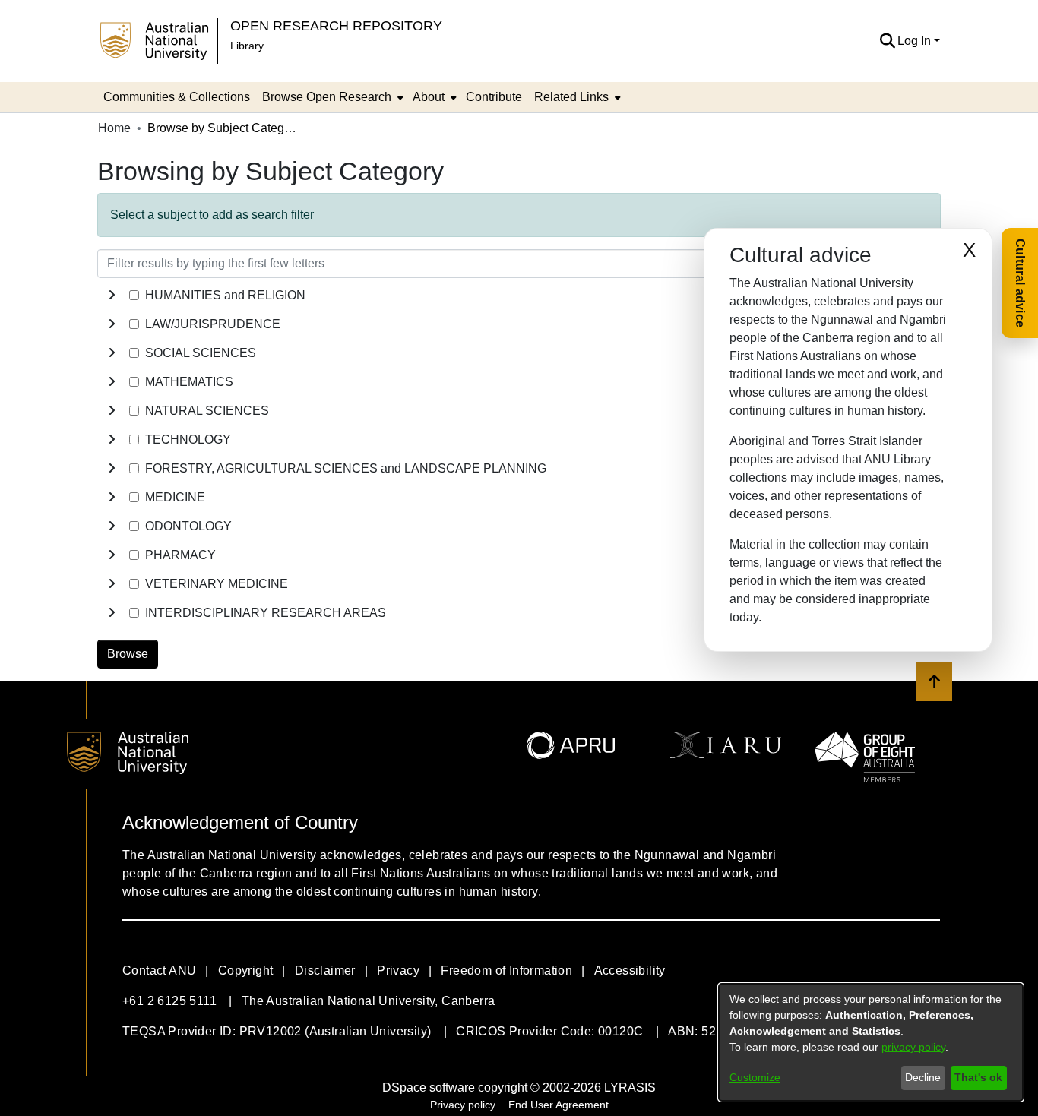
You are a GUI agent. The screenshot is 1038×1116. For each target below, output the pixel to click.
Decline (923, 1077)
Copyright (246, 970)
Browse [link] (127, 653)
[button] (887, 41)
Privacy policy (462, 1105)
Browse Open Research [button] (326, 96)
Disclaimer (325, 970)
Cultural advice (1020, 283)
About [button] (429, 96)
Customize (754, 1077)
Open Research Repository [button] (336, 25)
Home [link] (114, 128)
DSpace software (428, 1087)
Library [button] (247, 46)
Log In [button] (915, 40)
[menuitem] (331, 97)
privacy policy (913, 1047)
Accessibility (630, 970)
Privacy (398, 970)
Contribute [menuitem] (494, 96)
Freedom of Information (506, 970)
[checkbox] (134, 295)
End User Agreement (558, 1105)
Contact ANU (159, 970)
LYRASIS (630, 1087)
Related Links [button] (571, 96)
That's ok (978, 1077)
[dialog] (871, 1042)
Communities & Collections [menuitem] (176, 96)
